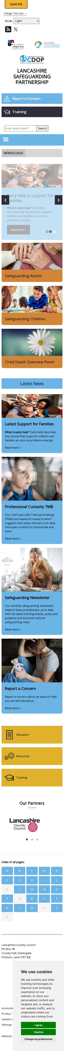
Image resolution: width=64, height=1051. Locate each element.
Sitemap (7, 1024)
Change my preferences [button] (38, 1039)
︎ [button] (54, 232)
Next (58, 823)
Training (19, 111)
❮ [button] (5, 200)
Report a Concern (26, 98)
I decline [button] (38, 1032)
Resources (23, 756)
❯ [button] (59, 200)
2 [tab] (32, 839)
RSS (8, 29)
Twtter (15, 29)
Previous (4, 823)
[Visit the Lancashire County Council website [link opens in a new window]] (31, 822)
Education (22, 735)
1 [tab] (27, 839)
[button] (42, 128)
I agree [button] (38, 1025)
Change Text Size (14, 13)
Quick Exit (16, 4)
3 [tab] (37, 839)
